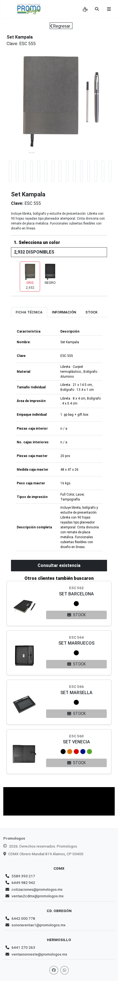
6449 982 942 (23, 882)
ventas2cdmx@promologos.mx (38, 896)
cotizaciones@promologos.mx (37, 889)
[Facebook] (53, 970)
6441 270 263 (23, 947)
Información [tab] (64, 312)
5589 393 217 (23, 876)
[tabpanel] (59, 438)
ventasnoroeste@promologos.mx (39, 954)
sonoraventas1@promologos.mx (39, 925)
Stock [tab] (91, 312)
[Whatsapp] (64, 970)
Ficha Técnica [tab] (29, 312)
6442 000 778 (23, 918)
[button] (76, 603)
